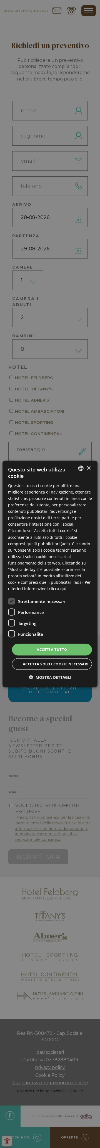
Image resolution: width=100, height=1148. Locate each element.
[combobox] (81, 468)
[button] (50, 677)
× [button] (88, 468)
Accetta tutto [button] (52, 649)
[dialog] (50, 574)
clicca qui (57, 588)
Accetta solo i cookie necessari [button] (55, 663)
